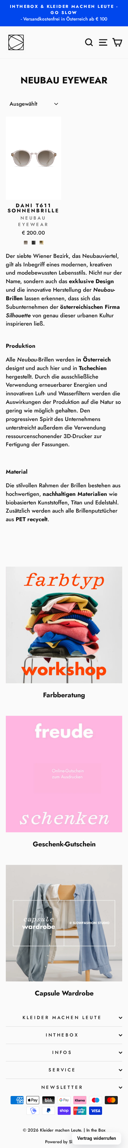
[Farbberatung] (64, 625)
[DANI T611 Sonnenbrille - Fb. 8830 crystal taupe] (25, 242)
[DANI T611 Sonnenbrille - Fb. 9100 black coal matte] (33, 242)
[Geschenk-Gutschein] (64, 774)
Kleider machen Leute (62, 1017)
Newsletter (62, 1087)
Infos (62, 1052)
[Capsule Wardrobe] (64, 923)
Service (62, 1070)
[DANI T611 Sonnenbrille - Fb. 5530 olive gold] (41, 242)
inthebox (62, 1035)
